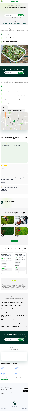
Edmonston (16, 374)
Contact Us (7, 387)
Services (2, 387)
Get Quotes (20, 339)
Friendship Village (3, 369)
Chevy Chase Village (3, 372)
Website (3, 272)
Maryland (12, 5)
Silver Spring (16, 369)
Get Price (20, 15)
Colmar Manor (17, 367)
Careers (6, 391)
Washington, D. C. (3, 364)
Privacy (5, 408)
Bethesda (16, 373)
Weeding (19, 5)
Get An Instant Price (14, 1)
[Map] (14, 356)
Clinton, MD (15, 5)
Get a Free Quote (4, 379)
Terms (2, 408)
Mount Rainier (2, 367)
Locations (9, 5)
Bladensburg (16, 372)
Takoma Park (16, 364)
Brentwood (2, 374)
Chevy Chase (2, 373)
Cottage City (16, 368)
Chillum (2, 368)
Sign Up (11, 388)
